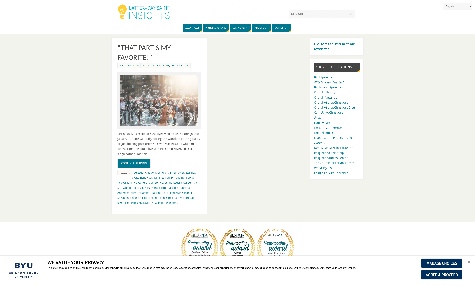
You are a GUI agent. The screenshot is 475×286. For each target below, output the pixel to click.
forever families (127, 182)
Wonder (160, 202)
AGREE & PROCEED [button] (442, 274)
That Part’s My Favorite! (139, 202)
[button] (469, 262)
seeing (153, 197)
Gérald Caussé (173, 182)
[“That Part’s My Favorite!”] (159, 100)
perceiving (176, 192)
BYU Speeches (324, 77)
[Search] (350, 14)
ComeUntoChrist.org (328, 112)
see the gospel (139, 197)
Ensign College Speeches (331, 173)
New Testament (140, 192)
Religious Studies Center (331, 158)
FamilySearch (323, 123)
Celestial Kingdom (145, 172)
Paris (166, 192)
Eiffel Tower (176, 172)
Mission (173, 187)
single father (174, 197)
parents (156, 192)
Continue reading (134, 163)
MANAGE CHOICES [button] (442, 263)
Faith (165, 65)
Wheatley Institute (326, 168)
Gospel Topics (324, 133)
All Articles (151, 65)
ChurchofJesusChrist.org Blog (334, 107)
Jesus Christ (180, 65)
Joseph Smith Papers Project (334, 138)
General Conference (150, 182)
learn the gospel (157, 187)
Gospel (187, 182)
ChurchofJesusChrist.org (331, 102)
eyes (150, 177)
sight (162, 197)
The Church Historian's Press (334, 163)
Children (162, 172)
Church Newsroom (327, 97)
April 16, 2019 (129, 65)
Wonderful (172, 202)
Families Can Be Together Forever (175, 177)
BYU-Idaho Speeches (328, 87)
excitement (139, 177)
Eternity (190, 172)
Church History (324, 92)
